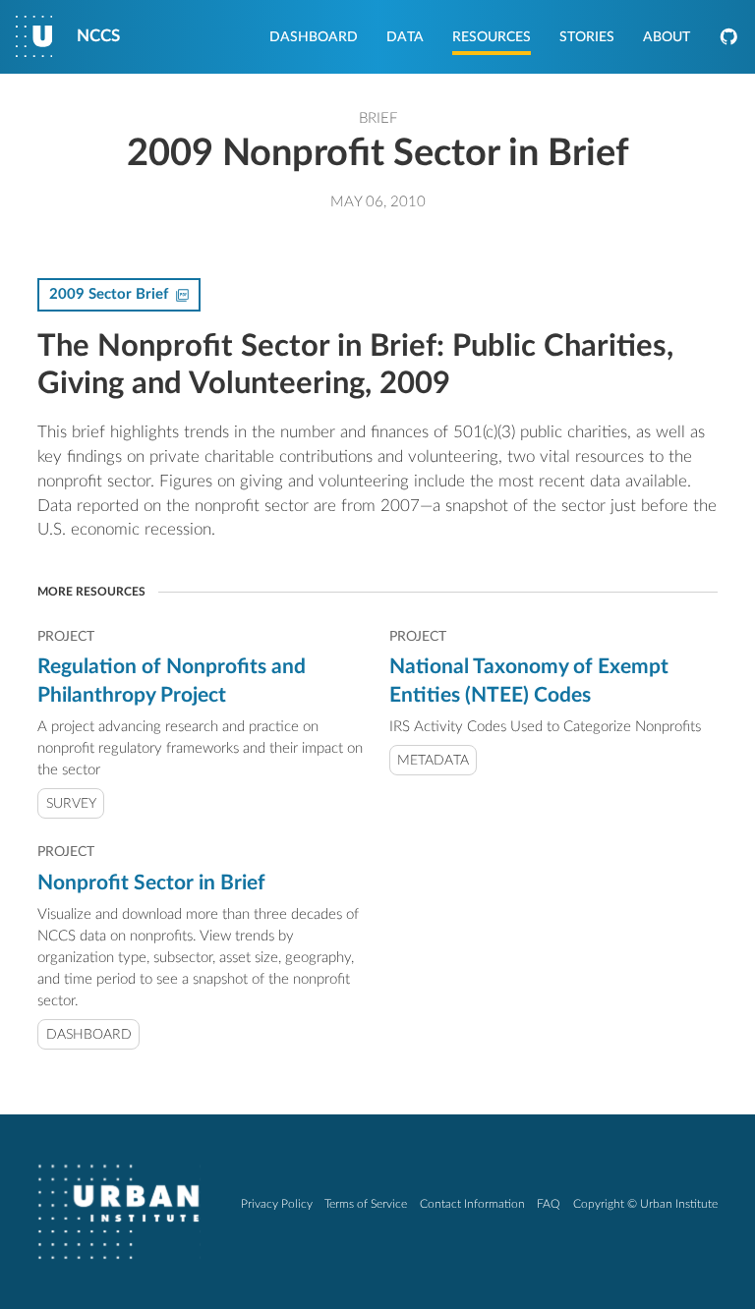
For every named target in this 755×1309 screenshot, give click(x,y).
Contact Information (472, 1204)
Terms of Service (365, 1204)
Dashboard (313, 37)
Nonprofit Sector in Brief (151, 883)
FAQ (548, 1204)
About (666, 37)
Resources (491, 37)
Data (405, 37)
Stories (586, 37)
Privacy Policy (277, 1204)
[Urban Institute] (119, 1212)
